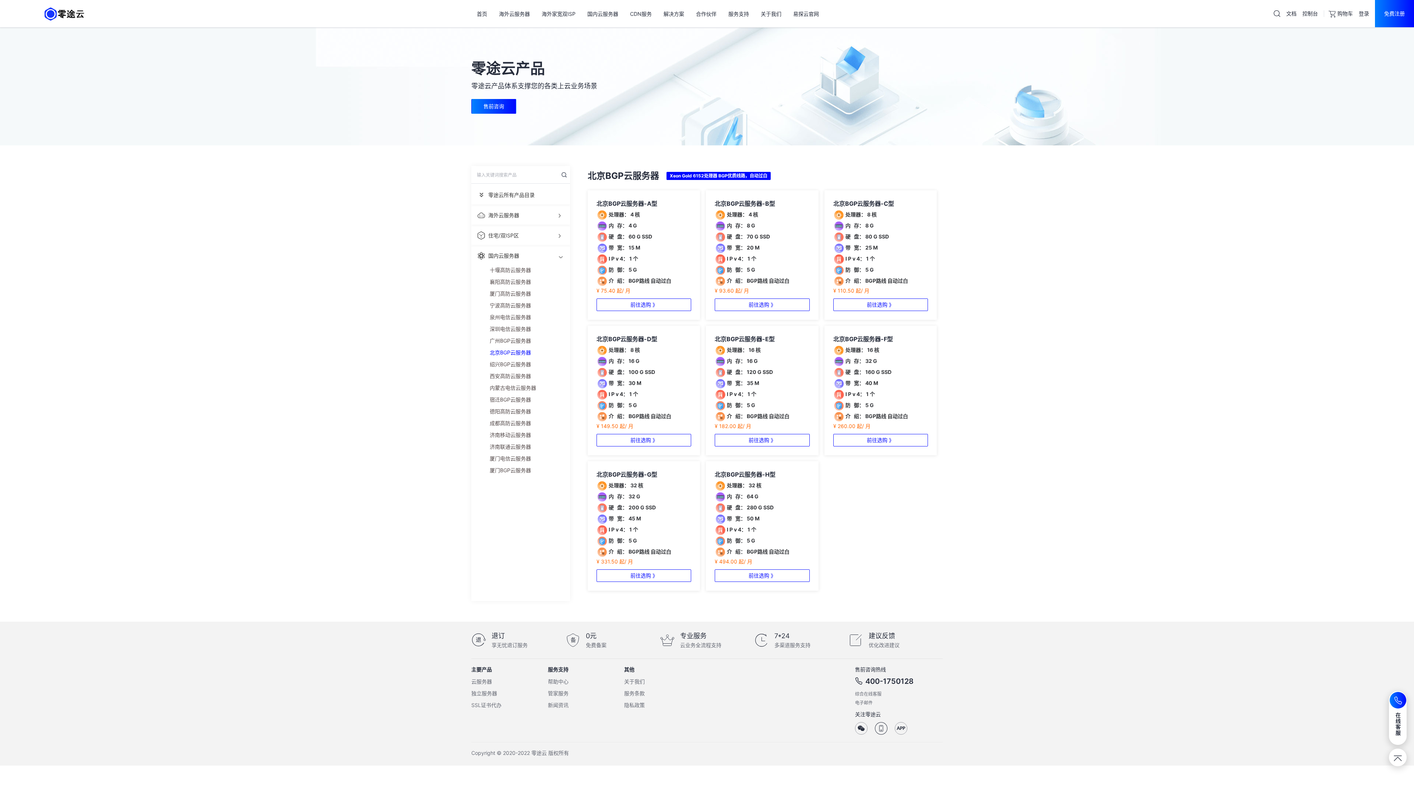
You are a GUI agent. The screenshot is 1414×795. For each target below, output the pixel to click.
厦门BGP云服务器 (510, 470)
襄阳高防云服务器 (510, 282)
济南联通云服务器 (510, 447)
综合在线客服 (868, 694)
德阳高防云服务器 (510, 411)
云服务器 (481, 681)
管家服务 (558, 693)
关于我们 (634, 681)
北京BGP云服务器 (510, 352)
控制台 (1310, 13)
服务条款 (634, 693)
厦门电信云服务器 (510, 458)
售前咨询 (493, 106)
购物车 (1345, 13)
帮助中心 (558, 681)
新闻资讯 (558, 705)
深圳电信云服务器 (510, 329)
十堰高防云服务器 (510, 270)
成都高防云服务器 (510, 423)
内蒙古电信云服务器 (513, 388)
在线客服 (1398, 724)
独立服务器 (484, 693)
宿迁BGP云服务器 (510, 399)
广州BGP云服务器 (510, 341)
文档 (1291, 13)
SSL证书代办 (486, 705)
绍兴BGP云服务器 (510, 364)
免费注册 (1394, 13)
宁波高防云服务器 (510, 305)
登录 (1364, 13)
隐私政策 (634, 705)
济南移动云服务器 (510, 435)
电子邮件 (864, 703)
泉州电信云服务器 (510, 317)
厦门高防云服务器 (510, 293)
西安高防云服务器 (510, 376)
